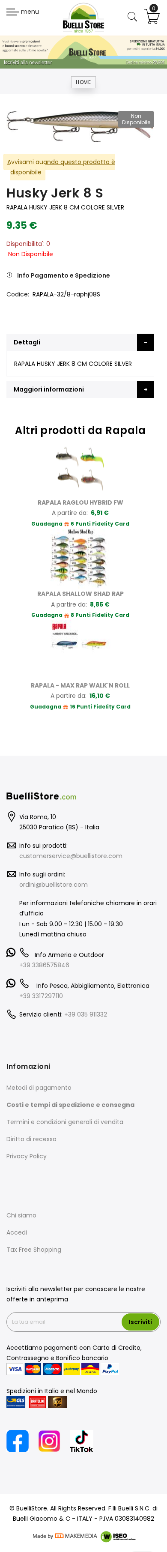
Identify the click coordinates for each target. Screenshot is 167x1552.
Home (83, 82)
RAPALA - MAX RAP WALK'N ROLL (80, 685)
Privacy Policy (26, 1156)
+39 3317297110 (41, 996)
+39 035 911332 (85, 1014)
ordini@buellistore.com (53, 884)
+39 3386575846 (44, 965)
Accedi (16, 1232)
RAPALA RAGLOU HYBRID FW (80, 502)
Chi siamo (21, 1215)
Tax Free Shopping (33, 1249)
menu (29, 11)
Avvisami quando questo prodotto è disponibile (61, 167)
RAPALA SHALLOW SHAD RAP (80, 593)
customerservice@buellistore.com (70, 856)
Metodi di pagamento (39, 1087)
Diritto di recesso (31, 1139)
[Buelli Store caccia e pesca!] (83, 17)
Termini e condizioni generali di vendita (64, 1122)
